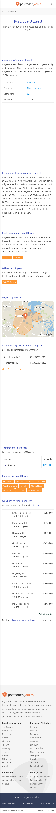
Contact (5, 783)
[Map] (28, 319)
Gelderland (35, 737)
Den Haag (6, 734)
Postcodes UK (36, 783)
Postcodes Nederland (12, 776)
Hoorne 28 (17, 563)
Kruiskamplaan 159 (21, 512)
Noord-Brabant (37, 748)
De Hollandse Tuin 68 (22, 593)
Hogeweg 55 (18, 573)
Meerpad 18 (18, 553)
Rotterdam (7, 730)
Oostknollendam (34, 490)
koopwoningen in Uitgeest (24, 620)
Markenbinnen (37, 486)
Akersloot (19, 481)
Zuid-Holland (36, 766)
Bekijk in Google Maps (13, 369)
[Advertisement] (28, 138)
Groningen (7, 748)
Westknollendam (10, 486)
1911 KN (47, 465)
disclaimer (40, 810)
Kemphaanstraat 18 (21, 583)
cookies (50, 810)
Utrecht (5, 737)
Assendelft (24, 486)
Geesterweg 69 (19, 543)
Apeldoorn (7, 766)
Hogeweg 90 (18, 533)
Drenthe (34, 727)
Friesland (34, 734)
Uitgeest (31, 82)
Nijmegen (6, 759)
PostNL (33, 787)
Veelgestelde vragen (12, 780)
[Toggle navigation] (3, 4)
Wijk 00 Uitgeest (9, 282)
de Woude (30, 481)
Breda (5, 755)
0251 (29, 93)
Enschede (6, 762)
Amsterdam (7, 727)
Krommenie (8, 481)
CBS (8, 216)
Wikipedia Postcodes (40, 776)
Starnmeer (21, 490)
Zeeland (34, 762)
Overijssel (35, 755)
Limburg (34, 744)
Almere (5, 752)
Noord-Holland (34, 88)
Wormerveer (8, 490)
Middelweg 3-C (19, 523)
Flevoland (34, 730)
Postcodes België (38, 780)
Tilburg (5, 744)
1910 (7, 257)
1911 (18, 257)
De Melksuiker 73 (20, 603)
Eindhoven (7, 741)
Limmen (41, 481)
